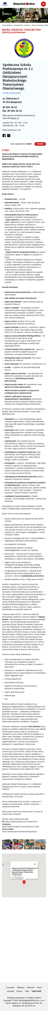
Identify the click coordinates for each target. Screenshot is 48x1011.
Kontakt (10, 991)
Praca (39, 987)
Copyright (7, 1000)
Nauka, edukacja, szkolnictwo (21, 29)
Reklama (20, 987)
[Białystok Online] (24, 4)
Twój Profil (36, 991)
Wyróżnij (40, 144)
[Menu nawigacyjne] (43, 4)
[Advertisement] (24, 939)
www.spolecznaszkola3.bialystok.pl (19, 115)
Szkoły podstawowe (12, 93)
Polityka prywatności (16, 998)
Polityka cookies (34, 998)
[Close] (35, 864)
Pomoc (20, 991)
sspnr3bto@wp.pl (11, 118)
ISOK (27, 991)
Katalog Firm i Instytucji (22, 25)
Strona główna (7, 25)
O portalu (10, 987)
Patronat (30, 987)
